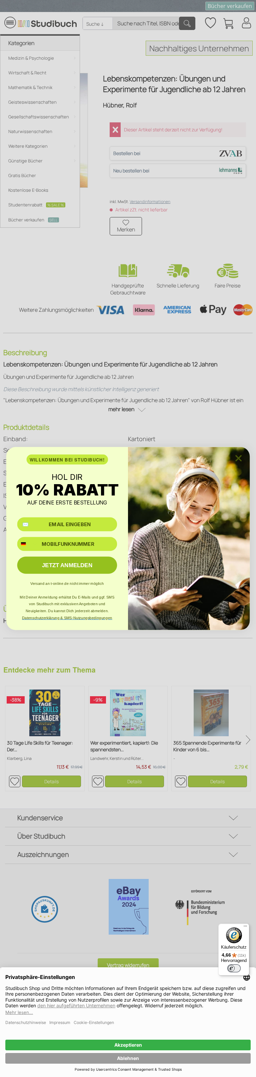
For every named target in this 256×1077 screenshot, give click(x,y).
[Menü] (245, 928)
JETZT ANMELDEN (67, 565)
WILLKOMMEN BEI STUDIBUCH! (67, 459)
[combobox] (27, 544)
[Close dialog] (238, 458)
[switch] (234, 968)
